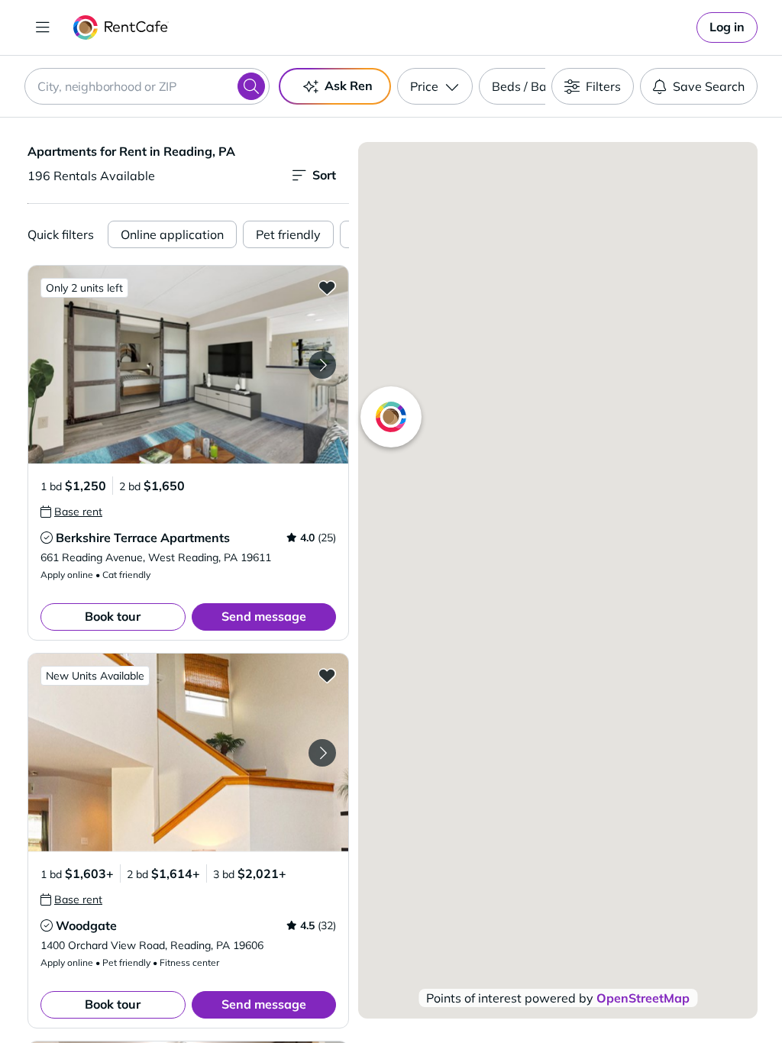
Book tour (113, 616)
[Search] (251, 86)
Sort (324, 174)
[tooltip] (71, 511)
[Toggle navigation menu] (42, 27)
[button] (188, 364)
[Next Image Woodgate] (322, 753)
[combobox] (147, 86)
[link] (727, 27)
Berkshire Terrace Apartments (143, 537)
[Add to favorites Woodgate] (327, 675)
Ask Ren (349, 85)
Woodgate (86, 925)
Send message (263, 616)
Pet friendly (288, 234)
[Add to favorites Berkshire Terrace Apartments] (327, 287)
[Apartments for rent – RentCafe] (121, 27)
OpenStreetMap (643, 998)
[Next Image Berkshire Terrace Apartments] (322, 365)
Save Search (709, 86)
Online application (172, 234)
